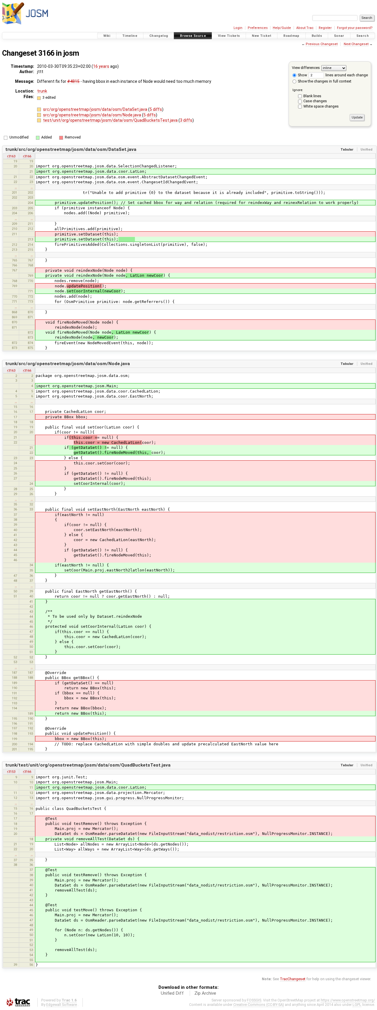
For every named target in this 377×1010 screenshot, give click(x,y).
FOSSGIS (254, 1000)
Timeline (129, 36)
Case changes (315, 101)
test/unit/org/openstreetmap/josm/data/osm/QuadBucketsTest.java (110, 120)
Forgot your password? (355, 28)
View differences (306, 67)
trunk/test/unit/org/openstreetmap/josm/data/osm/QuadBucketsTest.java (88, 765)
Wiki (106, 36)
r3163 (11, 156)
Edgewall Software (61, 1004)
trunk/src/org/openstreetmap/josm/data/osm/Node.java (67, 363)
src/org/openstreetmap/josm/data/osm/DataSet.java (95, 109)
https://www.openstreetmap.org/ (348, 1000)
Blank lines (312, 96)
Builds (317, 36)
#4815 (73, 81)
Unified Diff (172, 993)
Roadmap (291, 36)
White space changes (321, 106)
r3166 (27, 156)
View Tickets (229, 36)
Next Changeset (356, 44)
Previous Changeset (322, 44)
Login (238, 28)
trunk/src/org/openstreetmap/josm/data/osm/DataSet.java (70, 149)
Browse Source (193, 36)
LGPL (357, 1004)
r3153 (11, 772)
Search (362, 36)
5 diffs (156, 109)
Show (302, 75)
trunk (42, 91)
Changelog (158, 36)
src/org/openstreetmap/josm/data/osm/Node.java (92, 115)
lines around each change (346, 75)
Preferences (258, 28)
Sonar (339, 36)
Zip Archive (205, 993)
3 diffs (186, 120)
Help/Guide (282, 28)
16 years (101, 66)
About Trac (305, 28)
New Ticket (261, 36)
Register (325, 28)
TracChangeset (292, 979)
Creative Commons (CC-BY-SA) (258, 1004)
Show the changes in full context (324, 81)
